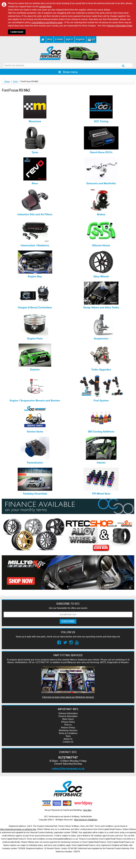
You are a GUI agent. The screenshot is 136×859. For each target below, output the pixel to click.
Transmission (35, 462)
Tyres (35, 152)
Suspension (101, 338)
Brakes (101, 214)
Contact (59, 39)
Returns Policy (68, 727)
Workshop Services (68, 730)
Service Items (35, 431)
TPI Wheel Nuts (101, 493)
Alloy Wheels (101, 276)
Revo (35, 183)
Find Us (68, 725)
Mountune (35, 121)
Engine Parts (35, 338)
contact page (45, 6)
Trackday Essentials (35, 493)
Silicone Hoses (101, 245)
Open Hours (68, 719)
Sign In (69, 39)
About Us (68, 739)
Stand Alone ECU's (101, 152)
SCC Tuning (101, 121)
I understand (16, 32)
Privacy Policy (68, 722)
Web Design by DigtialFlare (85, 820)
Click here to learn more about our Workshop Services (68, 697)
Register (80, 39)
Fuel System (101, 400)
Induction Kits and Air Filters (35, 214)
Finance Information (68, 716)
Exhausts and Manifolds (101, 183)
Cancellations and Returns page (47, 22)
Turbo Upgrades (101, 369)
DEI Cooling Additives (101, 431)
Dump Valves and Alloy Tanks (101, 307)
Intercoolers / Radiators (35, 245)
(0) (93, 39)
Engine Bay (35, 276)
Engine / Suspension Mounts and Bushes (35, 400)
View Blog (87, 810)
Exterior (35, 369)
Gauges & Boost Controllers (35, 307)
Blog (49, 39)
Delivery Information (68, 713)
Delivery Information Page (119, 25)
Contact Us (68, 742)
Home (7, 81)
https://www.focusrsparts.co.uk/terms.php (18, 829)
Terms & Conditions (68, 733)
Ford (15, 81)
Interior (101, 462)
